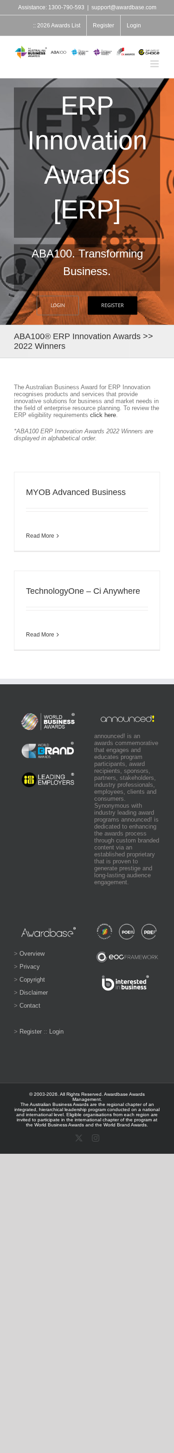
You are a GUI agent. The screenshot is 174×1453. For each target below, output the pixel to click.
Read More (40, 536)
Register (30, 1031)
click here (103, 414)
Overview (32, 953)
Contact (29, 1005)
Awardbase (116, 1094)
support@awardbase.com (123, 7)
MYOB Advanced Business (76, 492)
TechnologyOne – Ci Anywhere (83, 591)
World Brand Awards (125, 1124)
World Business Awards (59, 1124)
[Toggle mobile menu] (155, 64)
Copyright (32, 979)
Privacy (29, 966)
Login (56, 1031)
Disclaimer (33, 992)
